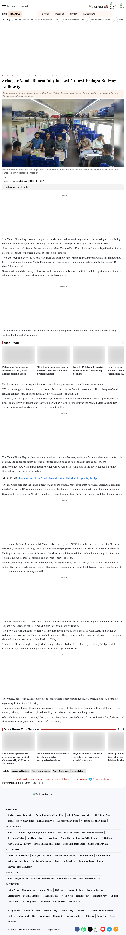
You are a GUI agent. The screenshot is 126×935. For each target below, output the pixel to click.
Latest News (89, 14)
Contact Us (58, 916)
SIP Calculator (103, 855)
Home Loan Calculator (65, 861)
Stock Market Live (16, 832)
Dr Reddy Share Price (67, 820)
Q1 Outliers (106, 838)
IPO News (59, 890)
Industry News (82, 895)
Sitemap (90, 916)
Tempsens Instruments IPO (74, 19)
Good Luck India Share (74, 843)
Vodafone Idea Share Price (93, 820)
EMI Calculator (85, 855)
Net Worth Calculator (65, 855)
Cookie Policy (67, 910)
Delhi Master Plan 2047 (24, 19)
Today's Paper (14, 910)
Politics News (59, 901)
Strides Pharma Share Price (47, 843)
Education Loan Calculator (91, 861)
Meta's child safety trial (48, 19)
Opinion (73, 14)
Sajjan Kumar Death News (101, 19)
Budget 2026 (74, 901)
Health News (13, 901)
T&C (38, 910)
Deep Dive (52, 838)
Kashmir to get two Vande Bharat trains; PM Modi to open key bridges (59, 478)
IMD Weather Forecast (92, 832)
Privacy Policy (50, 910)
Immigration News (95, 890)
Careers (112, 916)
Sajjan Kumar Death (98, 843)
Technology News (50, 895)
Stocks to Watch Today (68, 832)
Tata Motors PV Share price (21, 820)
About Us (28, 910)
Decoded (59, 14)
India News (15, 14)
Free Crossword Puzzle (89, 878)
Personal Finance (31, 895)
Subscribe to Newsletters (42, 878)
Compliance (44, 916)
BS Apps (12, 921)
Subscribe (101, 916)
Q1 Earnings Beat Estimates (41, 832)
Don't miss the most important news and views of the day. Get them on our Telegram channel (63, 778)
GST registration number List (21, 916)
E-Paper (45, 14)
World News (67, 895)
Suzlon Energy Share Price (20, 815)
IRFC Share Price (102, 815)
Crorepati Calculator (42, 855)
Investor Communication (101, 910)
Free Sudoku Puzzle (66, 878)
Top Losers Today (16, 838)
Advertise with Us (75, 916)
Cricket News (14, 895)
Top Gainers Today (36, 838)
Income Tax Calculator (18, 855)
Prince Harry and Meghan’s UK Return (79, 838)
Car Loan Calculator (41, 861)
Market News (46, 890)
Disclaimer (81, 910)
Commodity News (76, 890)
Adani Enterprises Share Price (50, 815)
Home (4, 14)
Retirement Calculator (18, 861)
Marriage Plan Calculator (20, 866)
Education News (100, 895)
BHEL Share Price (45, 820)
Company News (29, 890)
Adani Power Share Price (79, 815)
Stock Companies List (18, 878)
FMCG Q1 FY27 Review (19, 843)
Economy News (30, 901)
